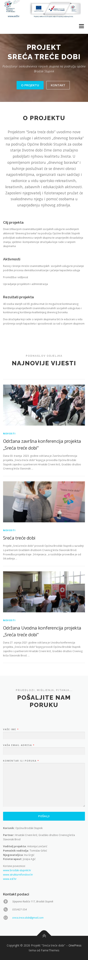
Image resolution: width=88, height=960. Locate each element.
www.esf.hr (10, 879)
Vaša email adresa (18, 745)
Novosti (9, 433)
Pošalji (44, 816)
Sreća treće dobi (19, 538)
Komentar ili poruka (21, 760)
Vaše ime (10, 729)
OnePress (75, 945)
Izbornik (81, 26)
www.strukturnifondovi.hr (18, 874)
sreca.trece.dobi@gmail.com (28, 917)
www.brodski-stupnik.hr (17, 870)
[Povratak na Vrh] (44, 936)
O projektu (30, 85)
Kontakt (58, 85)
